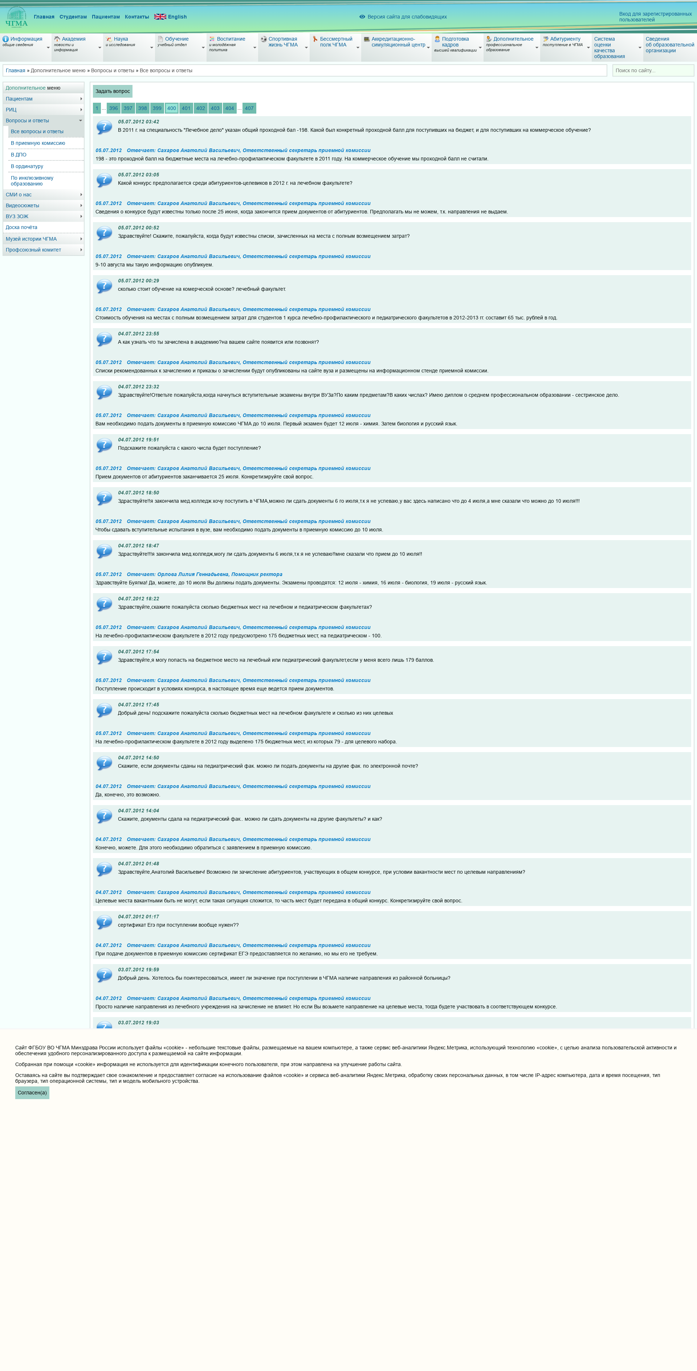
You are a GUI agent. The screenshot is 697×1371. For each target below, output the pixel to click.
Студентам (73, 17)
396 (113, 108)
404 (229, 108)
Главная (44, 17)
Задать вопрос (112, 91)
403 (215, 108)
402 (200, 108)
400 (171, 108)
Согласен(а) (32, 1092)
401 (186, 108)
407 (249, 108)
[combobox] (653, 70)
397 (128, 108)
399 (157, 108)
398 (142, 108)
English (177, 17)
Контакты (137, 17)
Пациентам (106, 17)
